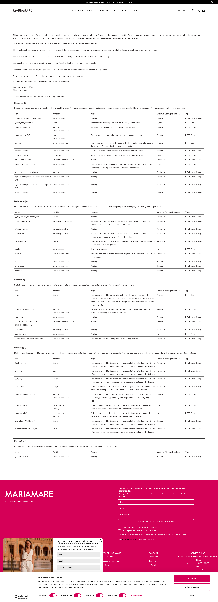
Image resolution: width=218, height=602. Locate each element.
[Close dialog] (100, 540)
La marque (109, 557)
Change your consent (22, 90)
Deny (192, 595)
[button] (183, 10)
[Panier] (203, 10)
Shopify (56, 127)
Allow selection (192, 587)
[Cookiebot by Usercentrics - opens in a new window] (21, 597)
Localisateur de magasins (109, 561)
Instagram (153, 561)
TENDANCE (134, 10)
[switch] (77, 595)
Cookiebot (60, 97)
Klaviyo (55, 217)
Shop (55, 123)
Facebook (153, 557)
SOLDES (90, 10)
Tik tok (153, 565)
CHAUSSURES (104, 10)
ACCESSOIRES (120, 10)
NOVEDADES (77, 10)
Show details (136, 595)
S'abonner (109, 565)
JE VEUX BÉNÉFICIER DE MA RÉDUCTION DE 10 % (156, 522)
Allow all (192, 579)
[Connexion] (198, 10)
